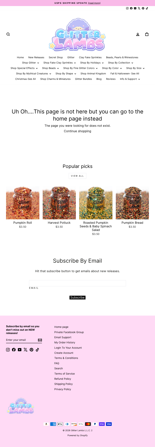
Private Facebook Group (69, 332)
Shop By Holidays (90, 62)
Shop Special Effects (23, 68)
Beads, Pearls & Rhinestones (122, 57)
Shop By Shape (65, 73)
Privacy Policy (62, 389)
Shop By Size (134, 68)
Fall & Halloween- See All (124, 73)
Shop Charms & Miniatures (55, 78)
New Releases (36, 57)
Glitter (70, 57)
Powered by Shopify (78, 435)
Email (34, 287)
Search (58, 368)
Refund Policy (62, 378)
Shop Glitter (29, 62)
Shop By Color (110, 68)
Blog (99, 78)
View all (77, 176)
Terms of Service (64, 373)
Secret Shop (56, 57)
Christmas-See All (25, 78)
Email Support (62, 337)
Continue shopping (77, 131)
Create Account (63, 352)
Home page (61, 326)
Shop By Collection (119, 62)
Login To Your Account (68, 347)
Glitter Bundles (83, 78)
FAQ (56, 363)
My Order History (64, 342)
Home (20, 57)
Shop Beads (49, 68)
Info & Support (129, 78)
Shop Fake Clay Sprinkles (58, 62)
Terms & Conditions (66, 358)
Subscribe (77, 297)
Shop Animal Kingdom (93, 73)
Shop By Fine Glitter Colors (79, 68)
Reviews (110, 78)
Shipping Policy (63, 383)
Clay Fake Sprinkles (90, 57)
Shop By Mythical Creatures (32, 73)
